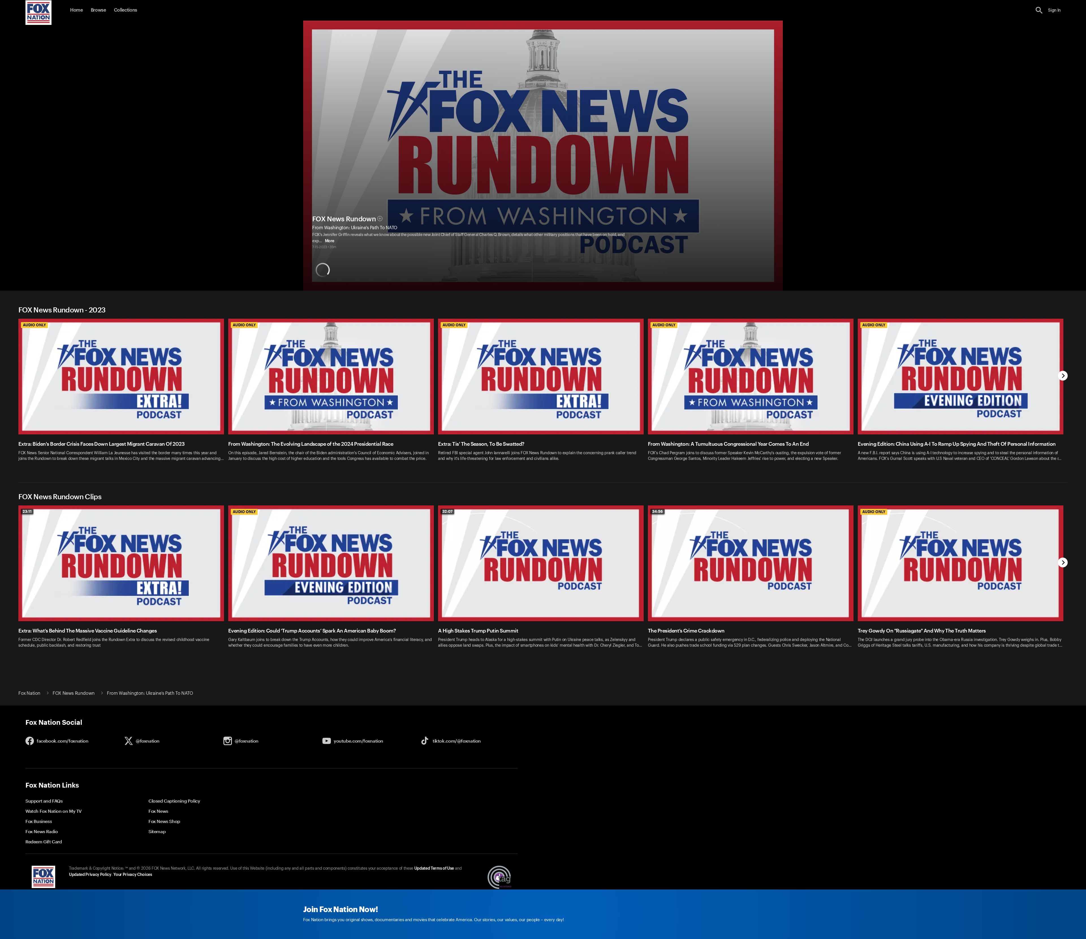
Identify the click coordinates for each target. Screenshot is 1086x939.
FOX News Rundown (344, 219)
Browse (98, 10)
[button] (1039, 10)
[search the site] (1039, 10)
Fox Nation (29, 693)
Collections (125, 10)
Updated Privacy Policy (90, 875)
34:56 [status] (657, 511)
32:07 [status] (447, 511)
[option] (123, 393)
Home (76, 10)
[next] (1063, 376)
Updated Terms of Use (434, 869)
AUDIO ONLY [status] (34, 325)
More (329, 241)
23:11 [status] (27, 511)
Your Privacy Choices (132, 875)
